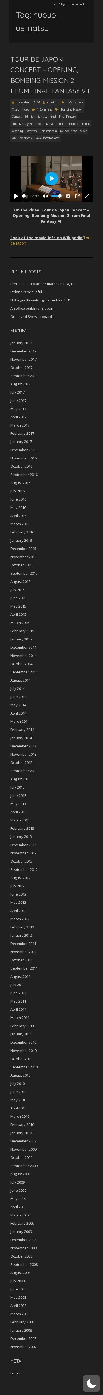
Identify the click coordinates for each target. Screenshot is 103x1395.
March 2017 (19, 425)
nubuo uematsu (79, 124)
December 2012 (23, 844)
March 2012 (19, 918)
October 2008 (21, 1256)
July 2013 (17, 787)
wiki (14, 138)
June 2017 (18, 400)
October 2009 (21, 1157)
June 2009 (18, 1190)
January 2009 (21, 1231)
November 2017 (23, 359)
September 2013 (24, 770)
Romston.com (48, 131)
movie (39, 124)
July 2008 (17, 1280)
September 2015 (24, 573)
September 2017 (24, 375)
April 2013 (18, 811)
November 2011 (23, 951)
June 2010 (18, 1091)
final (53, 116)
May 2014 (18, 704)
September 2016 (24, 474)
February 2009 (22, 1223)
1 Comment (44, 109)
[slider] (25, 196)
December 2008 (23, 1239)
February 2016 (22, 532)
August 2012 (20, 877)
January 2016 (21, 540)
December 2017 (23, 351)
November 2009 (23, 1149)
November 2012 (23, 853)
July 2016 (17, 490)
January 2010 (21, 1132)
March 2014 (19, 721)
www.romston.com (47, 138)
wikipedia (26, 138)
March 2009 (19, 1215)
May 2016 (18, 507)
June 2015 (18, 597)
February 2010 (22, 1124)
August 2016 (20, 482)
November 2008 (23, 1248)
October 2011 (21, 960)
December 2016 (23, 449)
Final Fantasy (67, 116)
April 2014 (18, 713)
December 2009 (23, 1141)
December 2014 (23, 647)
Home (54, 4)
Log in (15, 1373)
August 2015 (20, 581)
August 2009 (20, 1173)
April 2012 (18, 910)
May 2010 (18, 1099)
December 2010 (23, 1042)
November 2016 (23, 458)
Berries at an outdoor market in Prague (43, 283)
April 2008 (18, 1305)
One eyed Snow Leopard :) (32, 316)
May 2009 (18, 1198)
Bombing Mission (72, 109)
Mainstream (76, 102)
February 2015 (22, 630)
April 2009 (18, 1206)
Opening (17, 131)
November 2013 (23, 754)
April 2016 (18, 515)
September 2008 (24, 1264)
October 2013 (21, 762)
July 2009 (17, 1182)
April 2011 (18, 1009)
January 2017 (21, 441)
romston (52, 102)
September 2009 (24, 1165)
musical (61, 124)
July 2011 (17, 984)
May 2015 (18, 606)
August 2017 (20, 384)
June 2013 (18, 795)
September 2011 (24, 968)
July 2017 (17, 392)
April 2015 (18, 614)
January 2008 (21, 1330)
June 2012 (18, 894)
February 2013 (22, 828)
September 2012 (24, 869)
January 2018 (21, 342)
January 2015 (21, 639)
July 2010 (17, 1083)
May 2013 (18, 803)
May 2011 (18, 1001)
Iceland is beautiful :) (27, 291)
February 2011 (22, 1025)
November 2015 (23, 556)
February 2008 (22, 1322)
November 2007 (23, 1346)
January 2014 (21, 737)
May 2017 (18, 408)
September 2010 (24, 1066)
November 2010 (23, 1050)
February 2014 (22, 729)
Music (15, 109)
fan (33, 116)
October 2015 (21, 565)
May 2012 (18, 902)
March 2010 (19, 1116)
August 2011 (20, 976)
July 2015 (17, 589)
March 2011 (19, 1017)
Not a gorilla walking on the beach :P (40, 300)
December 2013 (23, 746)
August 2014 (20, 680)
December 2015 (23, 548)
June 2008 (18, 1289)
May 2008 (18, 1297)
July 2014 (17, 688)
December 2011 (23, 943)
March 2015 (19, 622)
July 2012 (17, 885)
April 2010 (18, 1108)
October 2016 (21, 466)
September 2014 (24, 672)
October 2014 (21, 663)
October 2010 (21, 1058)
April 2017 (18, 416)
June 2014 (18, 696)
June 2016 (18, 499)
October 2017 (21, 367)
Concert (17, 116)
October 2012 (21, 861)
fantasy (42, 116)
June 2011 (18, 992)
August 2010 (20, 1075)
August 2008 (20, 1272)
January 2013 (21, 836)
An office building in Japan (31, 308)
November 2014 (23, 655)
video (25, 109)
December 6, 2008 (28, 102)
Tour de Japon (68, 131)
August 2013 (20, 778)
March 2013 (19, 820)
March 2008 (19, 1313)
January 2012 (21, 935)
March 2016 (19, 523)
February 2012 (22, 927)
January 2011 (21, 1034)
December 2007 (23, 1338)
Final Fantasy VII (22, 124)
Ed (26, 116)
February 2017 (22, 433)
